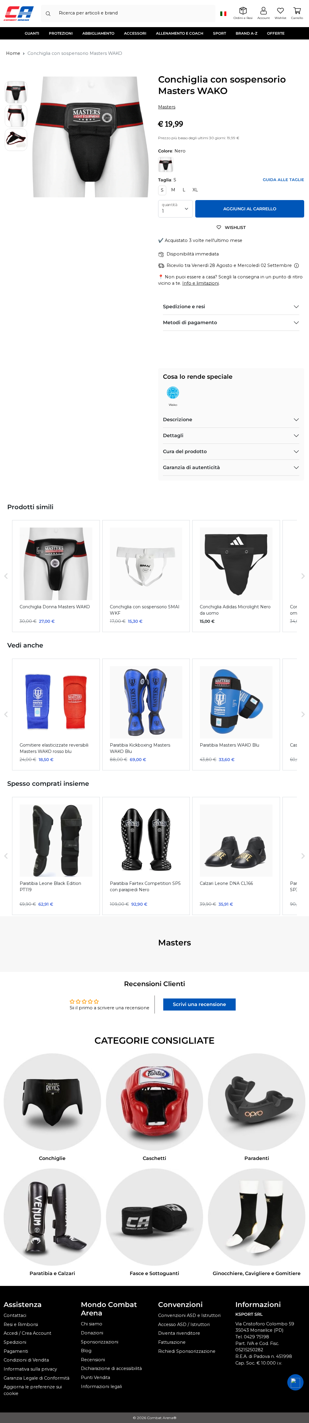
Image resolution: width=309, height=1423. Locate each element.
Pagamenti (16, 1351)
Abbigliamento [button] (98, 33)
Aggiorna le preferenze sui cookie (33, 1390)
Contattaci (15, 1315)
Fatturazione (172, 1342)
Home (13, 53)
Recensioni (93, 1359)
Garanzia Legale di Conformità (36, 1378)
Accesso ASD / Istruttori (184, 1324)
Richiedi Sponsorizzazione (186, 1351)
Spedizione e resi (184, 306)
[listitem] (56, 576)
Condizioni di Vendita (26, 1360)
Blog (86, 1350)
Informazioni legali (101, 1386)
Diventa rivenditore (179, 1333)
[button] (6, 576)
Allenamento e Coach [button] (179, 33)
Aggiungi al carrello (249, 209)
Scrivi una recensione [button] (199, 1004)
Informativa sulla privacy (30, 1369)
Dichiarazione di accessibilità (111, 1368)
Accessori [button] (135, 33)
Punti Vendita (95, 1377)
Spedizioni (15, 1342)
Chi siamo (91, 1324)
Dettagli (173, 435)
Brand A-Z (246, 33)
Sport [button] (219, 33)
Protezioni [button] (61, 33)
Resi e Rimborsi (21, 1324)
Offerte (276, 33)
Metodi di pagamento (190, 322)
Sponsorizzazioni (99, 1342)
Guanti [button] (32, 33)
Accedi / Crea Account (27, 1333)
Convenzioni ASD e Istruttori (189, 1315)
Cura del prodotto (185, 451)
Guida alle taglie (283, 179)
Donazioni (92, 1333)
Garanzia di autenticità (191, 467)
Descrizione (177, 419)
